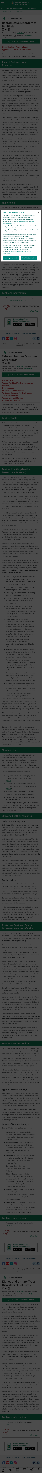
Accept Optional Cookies (11, 258)
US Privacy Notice (21, 221)
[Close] (38, 212)
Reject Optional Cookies (29, 258)
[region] (21, 236)
